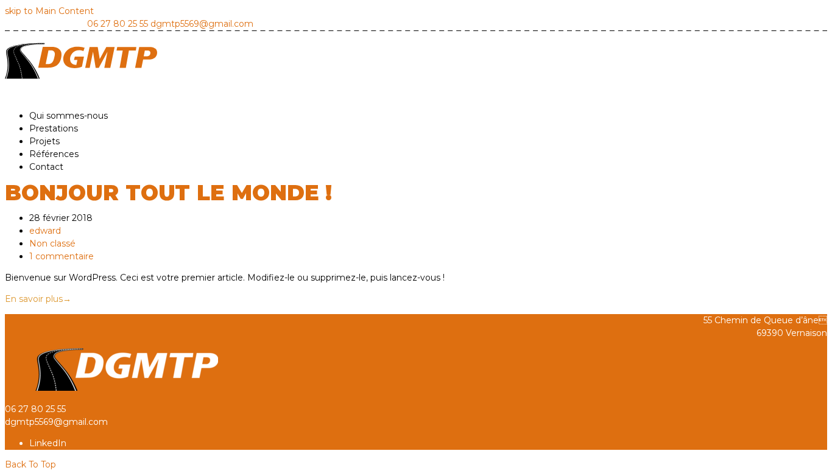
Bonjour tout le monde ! (168, 193)
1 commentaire (61, 256)
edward (45, 230)
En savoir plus (38, 298)
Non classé (52, 243)
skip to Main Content (49, 10)
